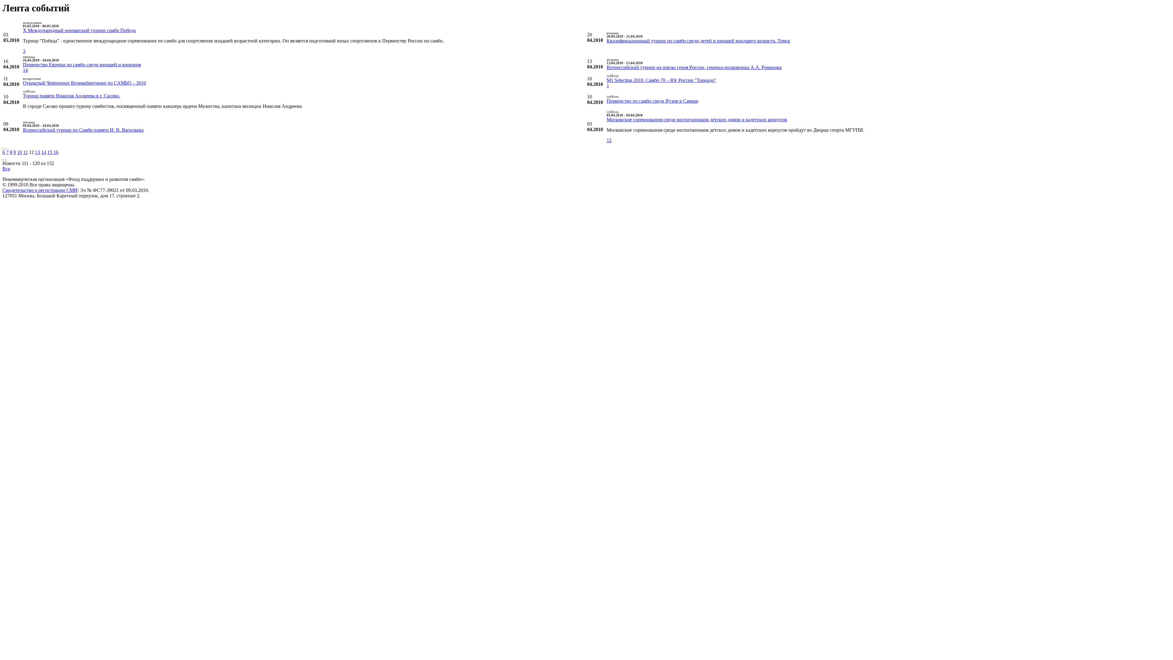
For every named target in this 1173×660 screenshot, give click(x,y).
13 (37, 152)
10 (19, 152)
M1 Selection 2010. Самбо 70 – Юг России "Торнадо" (661, 80)
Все (6, 168)
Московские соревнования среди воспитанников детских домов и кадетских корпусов (697, 119)
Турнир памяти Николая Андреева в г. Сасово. (71, 95)
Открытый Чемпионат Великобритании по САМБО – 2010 (84, 83)
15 (49, 152)
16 (55, 152)
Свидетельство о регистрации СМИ (40, 190)
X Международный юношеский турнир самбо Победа (79, 30)
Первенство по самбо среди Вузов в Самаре (652, 101)
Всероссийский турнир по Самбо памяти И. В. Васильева (83, 130)
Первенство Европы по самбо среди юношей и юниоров (82, 64)
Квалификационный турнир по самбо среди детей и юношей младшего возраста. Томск (698, 40)
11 (25, 152)
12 (609, 140)
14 (25, 70)
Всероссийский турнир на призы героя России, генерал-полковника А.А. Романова (694, 67)
